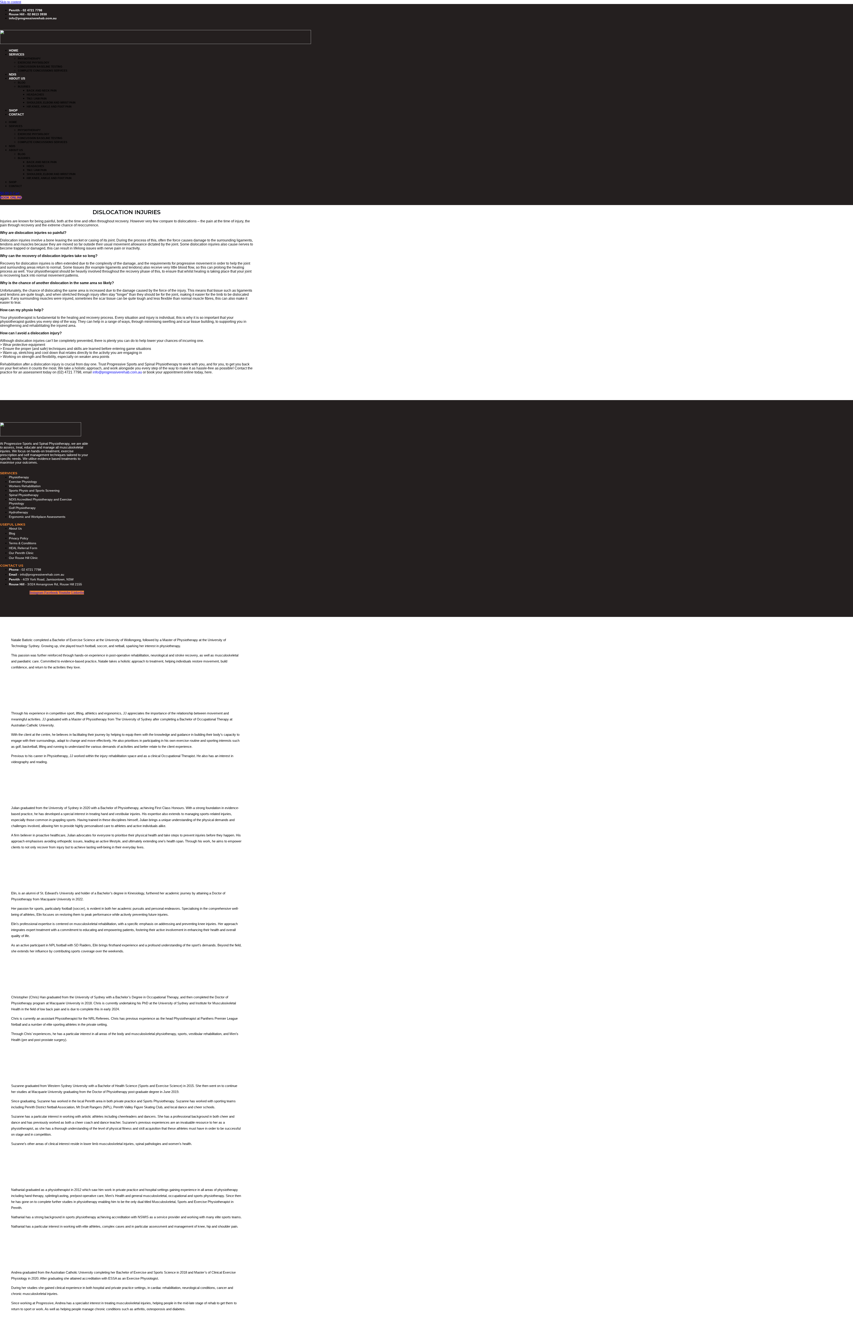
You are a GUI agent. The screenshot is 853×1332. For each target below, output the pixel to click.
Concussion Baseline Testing (40, 66)
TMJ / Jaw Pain (37, 98)
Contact (16, 114)
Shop (13, 110)
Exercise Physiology (33, 62)
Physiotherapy (29, 58)
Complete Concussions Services (42, 70)
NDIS (12, 74)
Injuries (24, 86)
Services (16, 54)
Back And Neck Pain (42, 90)
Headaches (35, 94)
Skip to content (10, 2)
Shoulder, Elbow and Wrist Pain (51, 102)
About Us (17, 78)
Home (13, 50)
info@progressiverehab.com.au (117, 372)
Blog (21, 82)
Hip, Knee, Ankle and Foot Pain (49, 106)
